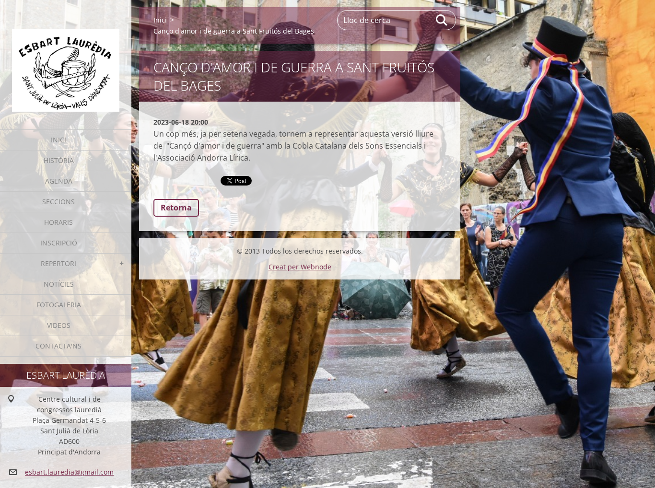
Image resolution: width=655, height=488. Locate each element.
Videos (58, 325)
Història (59, 160)
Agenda (58, 181)
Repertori (58, 263)
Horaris (58, 222)
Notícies (59, 284)
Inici (58, 139)
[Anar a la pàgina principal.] (65, 58)
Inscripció (58, 242)
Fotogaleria (58, 304)
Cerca (442, 20)
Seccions (58, 201)
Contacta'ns (58, 345)
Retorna (176, 207)
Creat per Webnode (300, 266)
